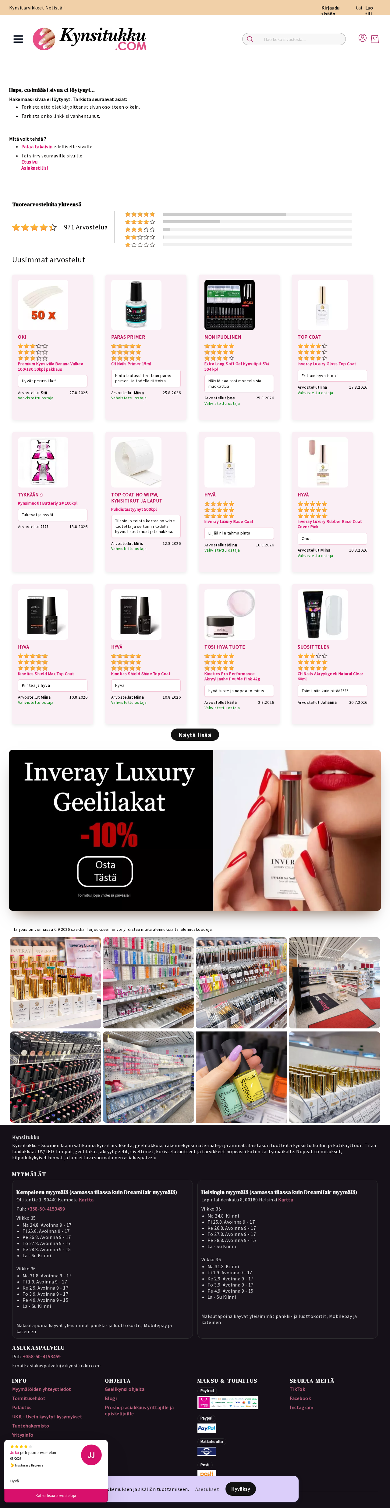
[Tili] (362, 37)
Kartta (86, 1200)
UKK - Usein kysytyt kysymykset (47, 1416)
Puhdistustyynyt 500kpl (134, 509)
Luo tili (369, 11)
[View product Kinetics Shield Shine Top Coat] (136, 640)
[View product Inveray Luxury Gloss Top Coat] (323, 331)
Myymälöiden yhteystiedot (41, 1389)
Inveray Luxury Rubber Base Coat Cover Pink (330, 524)
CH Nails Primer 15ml (131, 363)
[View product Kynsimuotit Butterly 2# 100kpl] (43, 488)
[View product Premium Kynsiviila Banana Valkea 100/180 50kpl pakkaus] (43, 331)
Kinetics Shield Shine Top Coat (140, 673)
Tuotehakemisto (30, 1426)
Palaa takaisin (37, 146)
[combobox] (294, 39)
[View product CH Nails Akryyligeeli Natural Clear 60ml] (323, 640)
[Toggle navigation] (18, 39)
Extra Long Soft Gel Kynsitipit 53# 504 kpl (236, 366)
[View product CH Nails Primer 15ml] (136, 331)
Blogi (111, 1398)
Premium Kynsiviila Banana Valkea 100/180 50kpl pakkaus (50, 366)
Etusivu (29, 162)
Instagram (301, 1407)
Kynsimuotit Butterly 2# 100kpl (47, 503)
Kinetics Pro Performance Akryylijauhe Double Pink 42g (232, 676)
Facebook (300, 1398)
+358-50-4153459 (46, 1209)
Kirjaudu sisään (330, 11)
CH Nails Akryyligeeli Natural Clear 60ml (330, 676)
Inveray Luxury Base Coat (229, 521)
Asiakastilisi (34, 168)
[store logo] (90, 38)
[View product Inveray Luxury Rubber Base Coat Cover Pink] (323, 488)
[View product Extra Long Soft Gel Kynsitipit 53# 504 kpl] (229, 331)
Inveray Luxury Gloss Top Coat (327, 363)
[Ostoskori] (374, 39)
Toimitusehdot (28, 1398)
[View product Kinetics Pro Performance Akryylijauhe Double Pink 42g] (229, 640)
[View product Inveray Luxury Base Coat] (229, 488)
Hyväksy (240, 1489)
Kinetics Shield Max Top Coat (46, 673)
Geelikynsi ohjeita (125, 1389)
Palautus (22, 1407)
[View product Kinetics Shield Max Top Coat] (43, 640)
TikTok (297, 1389)
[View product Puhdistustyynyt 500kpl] (136, 488)
